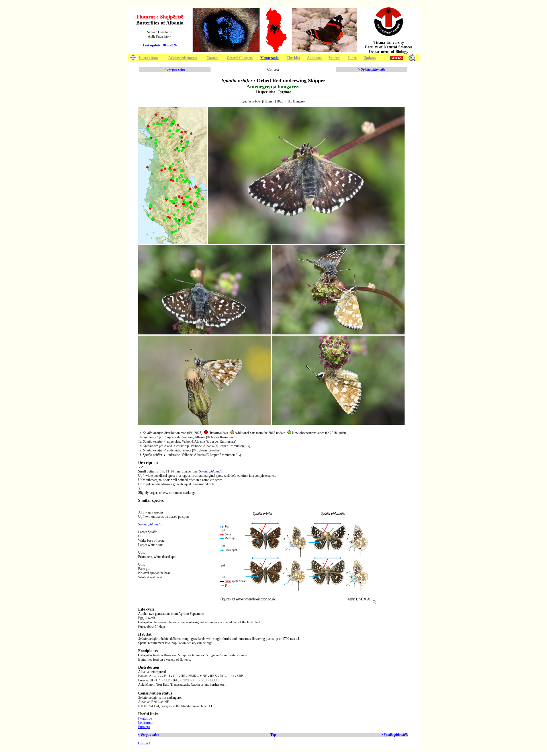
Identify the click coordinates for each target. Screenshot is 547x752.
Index (352, 58)
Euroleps (144, 727)
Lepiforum (145, 723)
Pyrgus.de (145, 718)
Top (273, 735)
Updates (370, 58)
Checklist (293, 58)
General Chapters (240, 58)
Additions (314, 58)
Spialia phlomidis (211, 471)
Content (213, 58)
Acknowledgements (182, 58)
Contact (273, 69)
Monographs (269, 58)
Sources (334, 58)
